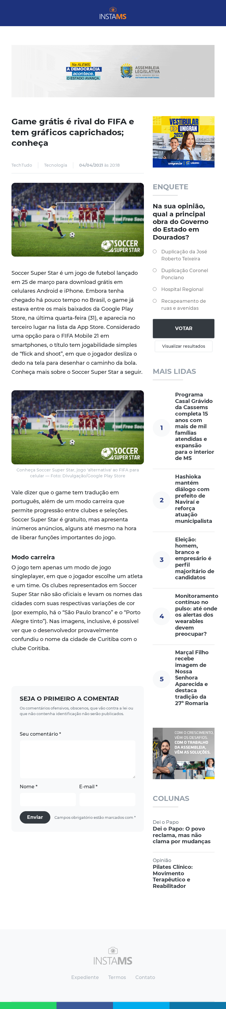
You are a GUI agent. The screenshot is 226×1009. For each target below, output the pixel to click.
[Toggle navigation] (16, 13)
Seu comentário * (40, 734)
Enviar (35, 817)
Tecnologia (55, 165)
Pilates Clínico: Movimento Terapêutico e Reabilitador (173, 876)
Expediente (85, 977)
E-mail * (88, 786)
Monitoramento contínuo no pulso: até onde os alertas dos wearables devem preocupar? (196, 615)
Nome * (28, 786)
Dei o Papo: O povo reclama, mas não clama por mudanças (182, 835)
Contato (145, 977)
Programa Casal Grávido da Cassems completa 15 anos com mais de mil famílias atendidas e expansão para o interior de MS (194, 426)
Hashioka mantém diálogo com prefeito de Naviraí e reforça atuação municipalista (193, 498)
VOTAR (183, 328)
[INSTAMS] (113, 13)
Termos (117, 977)
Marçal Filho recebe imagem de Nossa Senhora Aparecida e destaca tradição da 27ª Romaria (192, 678)
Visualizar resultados (183, 346)
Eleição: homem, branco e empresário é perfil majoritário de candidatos (194, 558)
